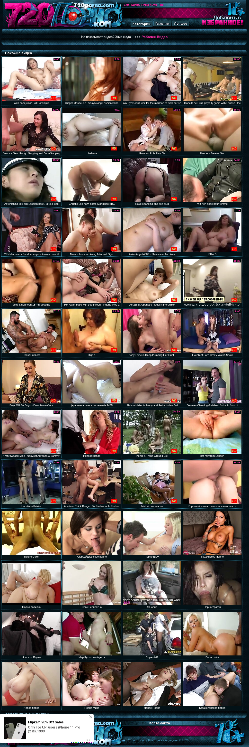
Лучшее (180, 23)
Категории (142, 24)
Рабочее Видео (155, 37)
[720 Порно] (29, 28)
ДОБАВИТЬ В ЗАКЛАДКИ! (27, 715)
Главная (162, 23)
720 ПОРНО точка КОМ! (140, 5)
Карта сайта (159, 723)
